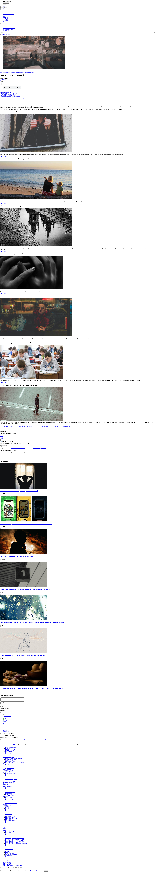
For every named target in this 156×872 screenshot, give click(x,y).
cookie (14, 744)
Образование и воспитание (8, 782)
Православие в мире (7, 815)
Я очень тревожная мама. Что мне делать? (9, 93)
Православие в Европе (10, 820)
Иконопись (7, 807)
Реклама (4, 725)
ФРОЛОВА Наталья (58, 426)
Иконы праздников (9, 765)
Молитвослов (6, 18)
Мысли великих (8, 814)
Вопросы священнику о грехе (11, 842)
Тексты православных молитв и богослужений (12, 865)
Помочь (5, 6)
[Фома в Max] (4, 721)
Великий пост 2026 (9, 832)
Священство (7, 857)
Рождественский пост (9, 831)
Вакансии (5, 729)
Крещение (7, 851)
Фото (4, 827)
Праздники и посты (7, 830)
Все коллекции (6, 30)
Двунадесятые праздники (10, 759)
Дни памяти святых (9, 760)
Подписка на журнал (7, 21)
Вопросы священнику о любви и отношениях (14, 846)
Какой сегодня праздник (8, 25)
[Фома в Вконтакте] (5, 714)
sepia (5, 79)
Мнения (4, 826)
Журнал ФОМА (3, 72)
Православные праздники (8, 757)
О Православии (8, 789)
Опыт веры (7, 787)
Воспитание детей (7, 772)
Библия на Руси (8, 754)
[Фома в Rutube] (5, 720)
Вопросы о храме (9, 849)
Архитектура (8, 805)
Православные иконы (7, 763)
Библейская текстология (10, 750)
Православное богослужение (9, 28)
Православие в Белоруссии (11, 818)
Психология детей (9, 774)
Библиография (8, 756)
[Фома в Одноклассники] (7, 716)
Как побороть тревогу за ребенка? (7, 95)
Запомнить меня (5, 708)
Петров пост (8, 834)
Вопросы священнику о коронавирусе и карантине (16, 843)
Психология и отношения (8, 14)
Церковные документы (7, 863)
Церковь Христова (7, 862)
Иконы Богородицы (9, 764)
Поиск (4, 4)
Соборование (8, 856)
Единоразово (4, 441)
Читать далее (3, 156)
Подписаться (14, 737)
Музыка (7, 808)
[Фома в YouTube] (5, 719)
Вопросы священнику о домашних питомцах (14, 841)
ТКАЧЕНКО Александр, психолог (34, 426)
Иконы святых (8, 766)
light (1, 79)
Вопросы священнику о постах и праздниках (14, 762)
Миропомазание (8, 855)
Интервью (5, 825)
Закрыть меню (3, 7)
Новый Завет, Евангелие (10, 747)
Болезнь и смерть (8, 797)
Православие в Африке (10, 817)
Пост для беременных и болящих (12, 835)
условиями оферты (13, 446)
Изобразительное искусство (11, 809)
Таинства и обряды (7, 850)
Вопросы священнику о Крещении (12, 845)
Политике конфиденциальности (37, 870)
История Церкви (8, 793)
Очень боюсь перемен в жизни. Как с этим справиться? (12, 98)
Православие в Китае (9, 823)
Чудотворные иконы (9, 768)
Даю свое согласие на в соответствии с (24, 448)
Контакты (5, 726)
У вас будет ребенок (9, 777)
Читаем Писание (8, 752)
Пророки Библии (8, 751)
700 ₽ (1, 436)
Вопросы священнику (7, 17)
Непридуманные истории (8, 12)
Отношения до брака (9, 800)
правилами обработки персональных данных (28, 739)
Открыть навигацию (7, 1)
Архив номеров (6, 731)
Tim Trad (4, 70)
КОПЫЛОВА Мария (22, 426)
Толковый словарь (9, 812)
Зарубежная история (9, 795)
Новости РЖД (6, 784)
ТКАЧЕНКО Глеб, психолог (47, 426)
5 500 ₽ (1, 438)
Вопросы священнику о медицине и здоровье (14, 847)
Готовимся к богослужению (9, 858)
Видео (4, 828)
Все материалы (6, 19)
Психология (5, 796)
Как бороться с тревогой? (5, 92)
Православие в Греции (10, 819)
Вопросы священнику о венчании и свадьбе (14, 839)
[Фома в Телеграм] (5, 717)
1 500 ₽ (1, 437)
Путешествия (5, 783)
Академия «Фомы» (7, 15)
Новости (5, 16)
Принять (46, 870)
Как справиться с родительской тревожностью (10, 96)
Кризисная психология (29, 72)
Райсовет (5, 26)
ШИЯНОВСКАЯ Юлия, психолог (70, 426)
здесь (30, 443)
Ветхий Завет (8, 748)
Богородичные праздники (10, 761)
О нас (4, 723)
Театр (6, 811)
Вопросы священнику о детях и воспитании (14, 775)
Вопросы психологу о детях (11, 779)
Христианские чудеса (9, 788)
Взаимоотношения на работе (11, 803)
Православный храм (7, 769)
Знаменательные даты (10, 792)
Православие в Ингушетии (11, 821)
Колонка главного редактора (9, 781)
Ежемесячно (11, 441)
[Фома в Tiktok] (4, 718)
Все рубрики (5, 20)
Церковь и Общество (7, 864)
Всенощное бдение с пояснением (12, 861)
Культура (5, 804)
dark (3, 79)
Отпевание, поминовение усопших (12, 854)
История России (8, 794)
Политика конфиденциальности (9, 741)
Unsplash (10, 70)
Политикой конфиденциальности (39, 448)
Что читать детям (8, 776)
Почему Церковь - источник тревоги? (8, 94)
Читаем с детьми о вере (8, 29)
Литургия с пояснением (10, 860)
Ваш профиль (6, 2)
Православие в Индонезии (10, 822)
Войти (8, 34)
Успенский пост (8, 833)
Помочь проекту (4, 445)
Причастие (7, 852)
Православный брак (9, 801)
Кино (6, 810)
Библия (4, 746)
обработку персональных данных (18, 448)
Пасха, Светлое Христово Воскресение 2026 (14, 758)
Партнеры (5, 730)
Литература (7, 806)
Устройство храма (9, 771)
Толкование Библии (9, 753)
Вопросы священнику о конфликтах (12, 844)
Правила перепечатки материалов (10, 742)
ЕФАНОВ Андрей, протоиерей (10, 426)
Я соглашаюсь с (9, 446)
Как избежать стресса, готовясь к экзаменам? (9, 97)
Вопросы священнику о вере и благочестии (14, 838)
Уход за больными (9, 798)
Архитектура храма (9, 770)
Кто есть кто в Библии (10, 749)
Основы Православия (7, 11)
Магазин (5, 724)
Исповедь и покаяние (9, 853)
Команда (5, 728)
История (4, 791)
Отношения (5, 780)
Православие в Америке (10, 816)
